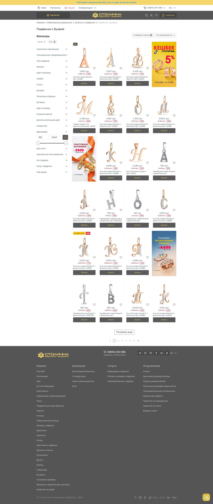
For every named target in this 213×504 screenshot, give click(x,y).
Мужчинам (42, 455)
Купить (84, 83)
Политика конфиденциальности (159, 386)
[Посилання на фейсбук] (156, 353)
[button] (151, 15)
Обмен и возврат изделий (121, 376)
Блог (74, 386)
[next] (138, 340)
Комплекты (42, 391)
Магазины (55, 8)
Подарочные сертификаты (50, 406)
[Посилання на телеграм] (140, 353)
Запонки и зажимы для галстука (52, 485)
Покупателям (151, 366)
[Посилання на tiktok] (167, 353)
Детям (39, 460)
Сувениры (41, 470)
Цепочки (41, 435)
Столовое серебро (46, 480)
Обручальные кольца (47, 421)
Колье (39, 440)
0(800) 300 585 (154, 8)
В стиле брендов (45, 386)
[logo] (107, 15)
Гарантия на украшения (155, 401)
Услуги (111, 366)
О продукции (79, 376)
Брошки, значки (44, 450)
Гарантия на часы (152, 406)
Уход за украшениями (154, 381)
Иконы (39, 465)
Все (50, 42)
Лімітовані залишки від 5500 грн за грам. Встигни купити (106, 2)
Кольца (40, 416)
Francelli (40, 371)
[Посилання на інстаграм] (145, 353)
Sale (38, 381)
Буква (40, 42)
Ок (65, 137)
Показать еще (124, 332)
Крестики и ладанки (46, 445)
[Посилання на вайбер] (151, 353)
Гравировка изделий (118, 371)
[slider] (38, 143)
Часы (39, 401)
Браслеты (41, 431)
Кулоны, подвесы (45, 426)
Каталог (55, 15)
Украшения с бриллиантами (51, 396)
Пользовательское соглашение (159, 391)
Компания (78, 366)
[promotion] (164, 86)
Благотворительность (83, 371)
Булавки (40, 475)
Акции (71, 8)
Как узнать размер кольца (156, 376)
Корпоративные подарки (120, 381)
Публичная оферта (153, 396)
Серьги (40, 411)
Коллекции (42, 376)
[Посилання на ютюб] (161, 353)
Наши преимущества (83, 381)
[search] (146, 15)
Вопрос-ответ (150, 411)
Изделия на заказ (45, 490)
